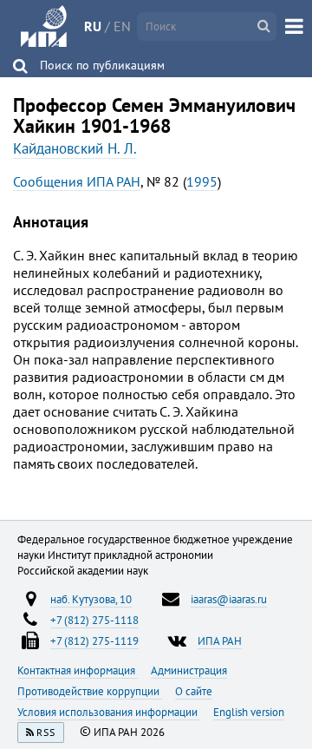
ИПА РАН (220, 640)
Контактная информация (77, 670)
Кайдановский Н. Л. (75, 148)
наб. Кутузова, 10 (91, 599)
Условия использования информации (108, 711)
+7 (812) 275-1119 (94, 640)
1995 (202, 181)
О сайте (193, 691)
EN (122, 26)
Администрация (189, 670)
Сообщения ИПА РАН (76, 181)
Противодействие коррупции (89, 691)
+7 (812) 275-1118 (94, 619)
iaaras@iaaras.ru (229, 599)
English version (248, 711)
